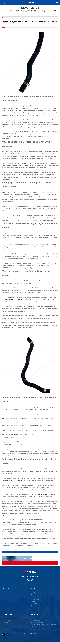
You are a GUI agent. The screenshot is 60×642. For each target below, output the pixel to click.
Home (4, 11)
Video (4, 618)
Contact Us (5, 622)
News (4, 597)
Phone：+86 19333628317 (38, 618)
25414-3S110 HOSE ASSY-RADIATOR (17, 480)
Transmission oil (35, 605)
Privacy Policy (33, 633)
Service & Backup (7, 620)
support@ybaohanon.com (9, 489)
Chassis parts (34, 603)
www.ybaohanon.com (41, 494)
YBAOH (4, 414)
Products (34, 589)
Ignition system (35, 597)
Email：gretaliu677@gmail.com (39, 620)
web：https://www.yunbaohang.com (40, 622)
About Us (6, 589)
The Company (6, 592)
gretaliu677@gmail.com (30, 576)
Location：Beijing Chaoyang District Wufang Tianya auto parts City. (44, 625)
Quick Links (7, 614)
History (4, 594)
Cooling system (35, 610)
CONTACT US (36, 614)
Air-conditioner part (36, 608)
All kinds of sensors (36, 599)
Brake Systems (35, 592)
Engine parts (34, 601)
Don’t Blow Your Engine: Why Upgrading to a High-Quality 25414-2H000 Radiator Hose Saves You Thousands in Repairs (36, 11)
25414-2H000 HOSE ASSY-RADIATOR (17, 299)
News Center (10, 11)
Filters (32, 594)
